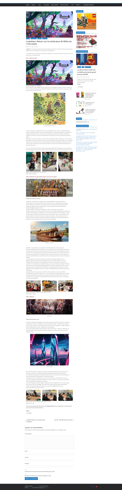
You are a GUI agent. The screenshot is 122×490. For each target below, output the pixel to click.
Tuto (72, 4)
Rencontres (45, 38)
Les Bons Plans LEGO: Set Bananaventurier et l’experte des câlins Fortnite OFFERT (90, 95)
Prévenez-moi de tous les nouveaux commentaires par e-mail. (40, 471)
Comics (33, 4)
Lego (39, 4)
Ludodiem (39, 38)
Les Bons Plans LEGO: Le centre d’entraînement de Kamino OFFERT (90, 111)
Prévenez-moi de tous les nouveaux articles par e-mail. (38, 475)
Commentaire (28, 433)
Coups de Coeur (64, 4)
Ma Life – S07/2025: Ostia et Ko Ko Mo (64, 420)
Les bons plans (87, 67)
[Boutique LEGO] (86, 41)
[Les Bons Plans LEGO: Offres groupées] (80, 104)
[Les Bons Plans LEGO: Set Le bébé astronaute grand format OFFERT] (86, 59)
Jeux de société (54, 4)
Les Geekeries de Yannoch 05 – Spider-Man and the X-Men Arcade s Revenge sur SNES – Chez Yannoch (86, 137)
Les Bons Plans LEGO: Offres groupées (89, 103)
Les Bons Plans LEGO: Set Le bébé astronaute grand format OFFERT (86, 72)
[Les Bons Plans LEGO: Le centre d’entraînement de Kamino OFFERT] (80, 112)
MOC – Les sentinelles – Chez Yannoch (84, 132)
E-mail (27, 457)
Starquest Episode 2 (80, 134)
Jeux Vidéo (46, 4)
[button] (35, 5)
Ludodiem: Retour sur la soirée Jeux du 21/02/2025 (35, 420)
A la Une (28, 38)
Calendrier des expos (88, 4)
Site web (27, 463)
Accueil (27, 4)
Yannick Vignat (35, 46)
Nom (26, 451)
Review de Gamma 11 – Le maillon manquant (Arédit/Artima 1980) (86, 150)
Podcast (78, 4)
